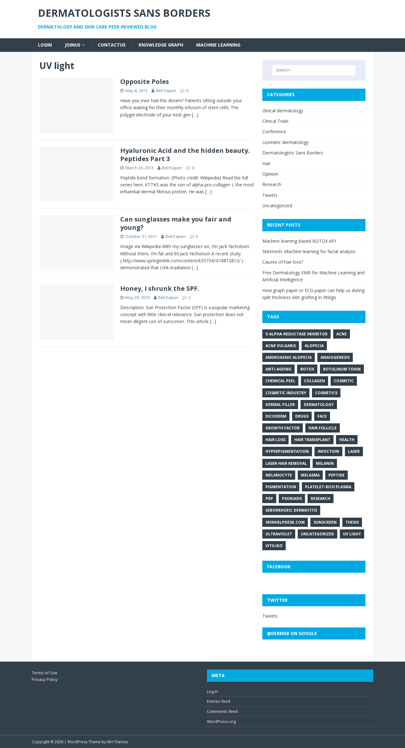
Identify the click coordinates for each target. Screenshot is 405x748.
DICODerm (275, 416)
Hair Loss (275, 439)
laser (354, 451)
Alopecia (314, 345)
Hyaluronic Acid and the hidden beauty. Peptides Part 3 (185, 154)
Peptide (336, 475)
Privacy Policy (45, 679)
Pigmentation (280, 486)
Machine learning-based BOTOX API (299, 241)
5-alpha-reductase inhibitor (296, 334)
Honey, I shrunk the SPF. (159, 288)
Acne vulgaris (280, 345)
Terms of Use (44, 673)
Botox (307, 369)
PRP (269, 498)
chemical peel (280, 380)
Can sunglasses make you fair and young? (175, 223)
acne (341, 334)
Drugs (301, 416)
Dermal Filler (280, 404)
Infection (328, 451)
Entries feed (218, 701)
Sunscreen (325, 522)
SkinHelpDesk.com (285, 522)
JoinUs (72, 45)
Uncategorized (277, 206)
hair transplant (312, 439)
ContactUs (112, 45)
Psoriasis (292, 498)
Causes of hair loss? (282, 262)
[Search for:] (313, 70)
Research (271, 184)
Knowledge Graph (161, 45)
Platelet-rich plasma (328, 486)
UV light (352, 534)
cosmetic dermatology (285, 142)
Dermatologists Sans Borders (292, 153)
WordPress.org (221, 721)
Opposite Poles (144, 81)
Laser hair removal (286, 463)
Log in (212, 691)
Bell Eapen (166, 90)
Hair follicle (322, 428)
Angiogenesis (335, 357)
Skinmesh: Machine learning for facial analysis (309, 251)
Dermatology (319, 404)
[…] (195, 115)
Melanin (325, 463)
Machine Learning (218, 45)
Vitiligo (274, 545)
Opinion (270, 174)
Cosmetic (344, 380)
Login (45, 45)
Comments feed (222, 711)
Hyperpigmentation (287, 451)
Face (322, 416)
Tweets (269, 195)
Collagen (314, 380)
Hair (266, 163)
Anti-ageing (278, 369)
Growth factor (282, 428)
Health (346, 439)
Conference (274, 131)
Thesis (352, 522)
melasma (310, 475)
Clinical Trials (275, 121)
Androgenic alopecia (288, 357)
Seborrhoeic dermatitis (291, 510)
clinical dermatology (282, 111)
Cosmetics (326, 393)
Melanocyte (278, 475)
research (320, 498)
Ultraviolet (278, 534)
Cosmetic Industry (285, 393)
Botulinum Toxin (342, 369)
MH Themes (117, 742)
